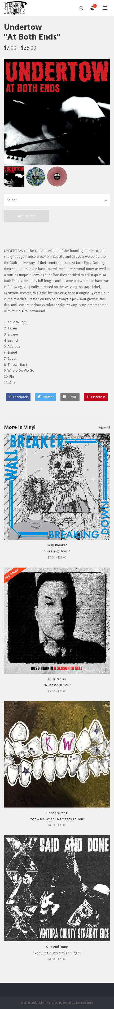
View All (104, 428)
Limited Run (84, 1002)
